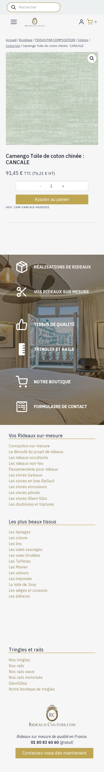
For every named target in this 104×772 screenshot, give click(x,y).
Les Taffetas (20, 561)
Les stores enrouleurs (28, 486)
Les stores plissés (24, 492)
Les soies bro (20, 555)
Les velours (19, 572)
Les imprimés (20, 578)
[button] (92, 58)
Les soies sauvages (25, 549)
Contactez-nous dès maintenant (54, 753)
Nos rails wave (21, 671)
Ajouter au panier (52, 199)
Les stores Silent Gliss (28, 498)
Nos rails (16, 665)
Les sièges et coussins (28, 590)
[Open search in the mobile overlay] (33, 7)
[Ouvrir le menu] (14, 22)
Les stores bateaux (25, 475)
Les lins (15, 543)
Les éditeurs (19, 596)
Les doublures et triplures (31, 504)
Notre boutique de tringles (32, 689)
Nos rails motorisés (26, 677)
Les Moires (18, 567)
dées (36, 555)
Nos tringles (19, 659)
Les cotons (18, 537)
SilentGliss (18, 683)
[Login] (81, 22)
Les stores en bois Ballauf (31, 480)
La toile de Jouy (22, 584)
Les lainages (19, 532)
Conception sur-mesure (29, 445)
